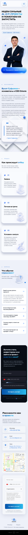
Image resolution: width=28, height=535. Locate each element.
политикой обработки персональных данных (14, 511)
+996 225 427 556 (15, 430)
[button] (14, 70)
